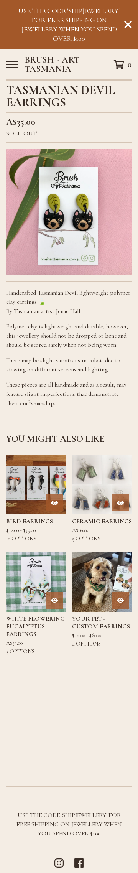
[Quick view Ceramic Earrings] (120, 502)
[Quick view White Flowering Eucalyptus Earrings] (54, 600)
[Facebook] (79, 863)
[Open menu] (12, 64)
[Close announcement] (128, 24)
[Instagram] (59, 863)
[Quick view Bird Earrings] (54, 502)
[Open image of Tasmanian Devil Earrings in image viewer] (69, 212)
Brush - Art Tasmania (52, 64)
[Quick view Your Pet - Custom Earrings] (120, 600)
